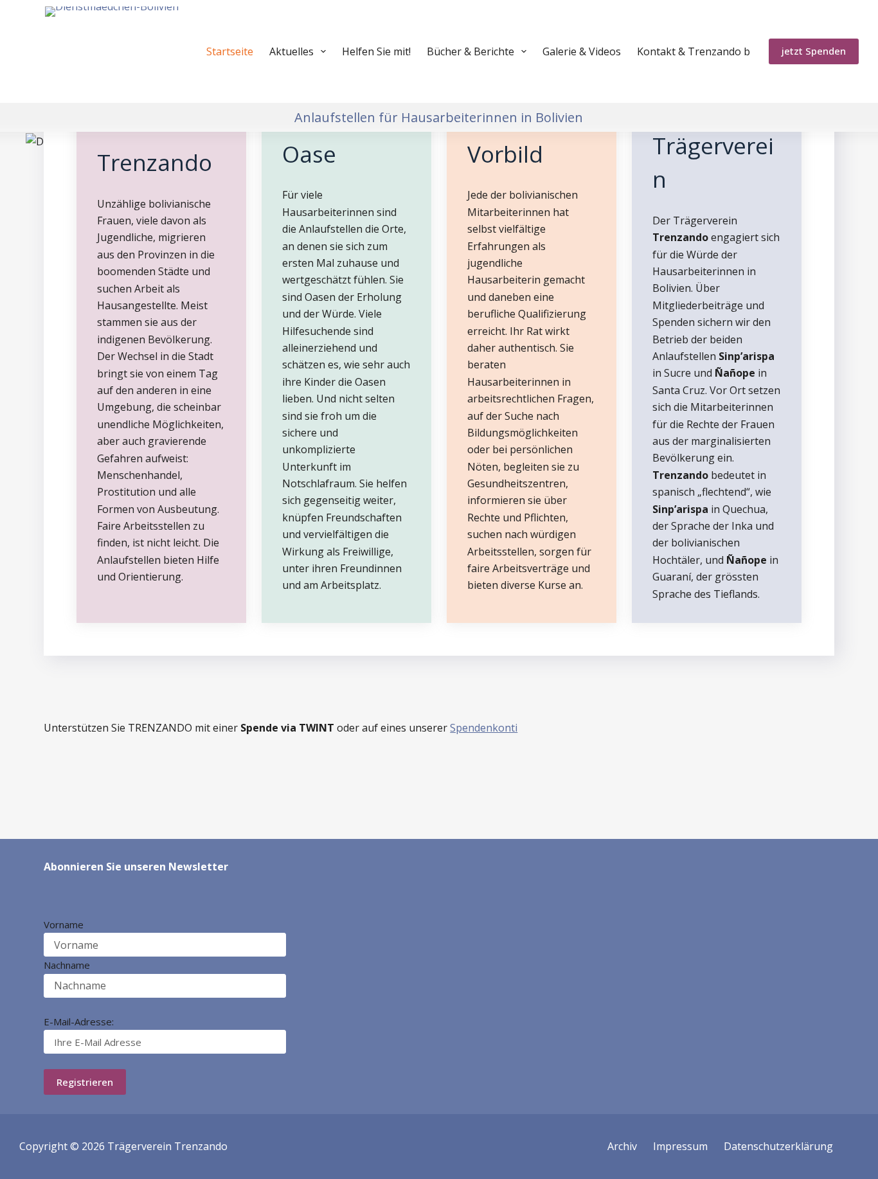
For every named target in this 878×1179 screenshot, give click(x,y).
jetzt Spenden (814, 50)
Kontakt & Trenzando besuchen (714, 51)
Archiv (622, 1146)
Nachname (67, 965)
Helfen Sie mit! (376, 51)
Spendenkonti (483, 728)
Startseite (229, 51)
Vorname (64, 924)
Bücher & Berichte (470, 51)
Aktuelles (291, 51)
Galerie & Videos (581, 51)
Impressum (680, 1146)
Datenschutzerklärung (778, 1146)
